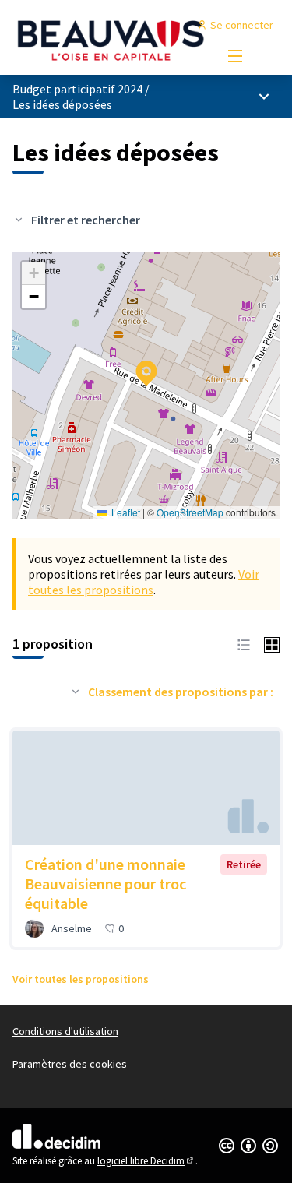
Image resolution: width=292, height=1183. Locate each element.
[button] (137, 363)
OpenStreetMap (190, 512)
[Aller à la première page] (110, 40)
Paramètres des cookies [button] (69, 1064)
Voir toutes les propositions (143, 581)
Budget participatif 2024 (77, 89)
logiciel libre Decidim (146, 1160)
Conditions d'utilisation (65, 1031)
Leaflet (124, 512)
